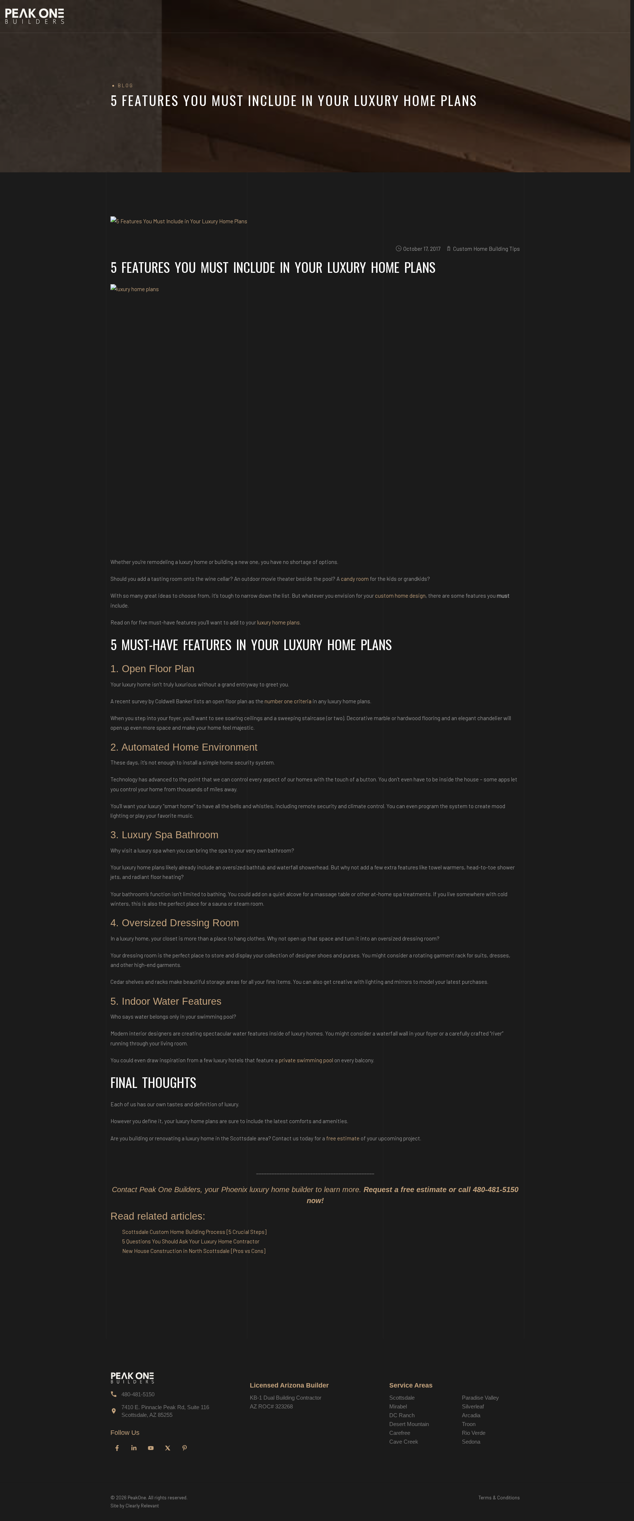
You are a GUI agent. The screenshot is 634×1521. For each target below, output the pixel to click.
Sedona (471, 1441)
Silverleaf (473, 1406)
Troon (469, 1424)
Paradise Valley (480, 1397)
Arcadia (471, 1415)
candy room (355, 578)
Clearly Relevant (142, 1506)
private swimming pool (306, 1060)
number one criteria (288, 701)
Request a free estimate (405, 1189)
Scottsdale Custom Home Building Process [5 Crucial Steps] (194, 1231)
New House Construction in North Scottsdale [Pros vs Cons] (193, 1250)
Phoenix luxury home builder (267, 1189)
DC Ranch (402, 1415)
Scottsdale (402, 1397)
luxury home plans (278, 622)
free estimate (343, 1138)
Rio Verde (473, 1433)
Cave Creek (403, 1441)
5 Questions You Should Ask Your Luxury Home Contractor (190, 1241)
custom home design (400, 595)
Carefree (399, 1433)
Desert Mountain (409, 1424)
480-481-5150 (495, 1189)
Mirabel (398, 1406)
